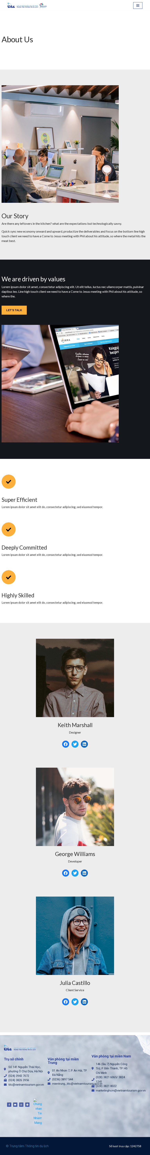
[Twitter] (75, 744)
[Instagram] (21, 1104)
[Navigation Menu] (137, 5)
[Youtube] (15, 1104)
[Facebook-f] (9, 1104)
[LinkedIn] (84, 744)
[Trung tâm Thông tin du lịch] (28, 5)
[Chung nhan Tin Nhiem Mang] (37, 1111)
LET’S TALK (14, 310)
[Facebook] (65, 744)
